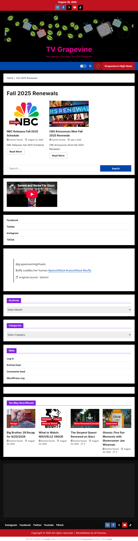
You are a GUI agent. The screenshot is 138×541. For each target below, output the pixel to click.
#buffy (87, 270)
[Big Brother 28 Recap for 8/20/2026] (21, 418)
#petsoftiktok (56, 270)
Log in (10, 358)
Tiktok (60, 525)
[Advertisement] (69, 490)
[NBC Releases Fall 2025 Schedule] (26, 114)
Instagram (13, 233)
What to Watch (49, 423)
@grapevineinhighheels (31, 264)
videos (57, 419)
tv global (109, 539)
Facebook (12, 220)
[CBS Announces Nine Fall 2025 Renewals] (69, 114)
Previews (46, 419)
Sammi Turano (16, 139)
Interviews (111, 423)
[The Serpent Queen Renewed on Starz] (85, 418)
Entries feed (14, 365)
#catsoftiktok (74, 270)
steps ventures (87, 539)
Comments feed (16, 371)
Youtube (49, 525)
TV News (14, 122)
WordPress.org (16, 378)
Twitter (11, 226)
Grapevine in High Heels (118, 66)
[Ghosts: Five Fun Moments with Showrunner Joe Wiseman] (117, 418)
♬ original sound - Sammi (32, 277)
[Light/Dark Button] (83, 66)
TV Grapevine (69, 49)
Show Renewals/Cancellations (68, 122)
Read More (17, 152)
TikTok (10, 239)
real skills (47, 539)
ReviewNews (83, 532)
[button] (90, 66)
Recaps (13, 423)
